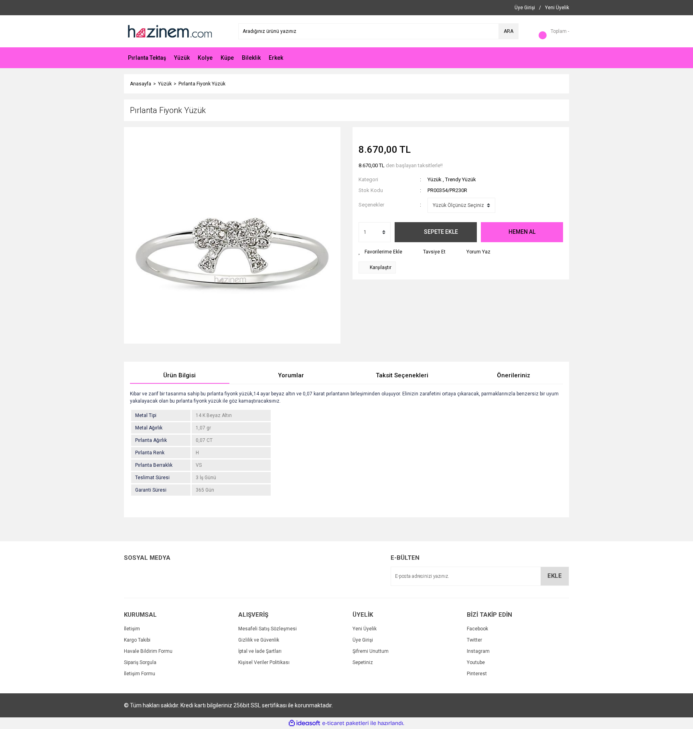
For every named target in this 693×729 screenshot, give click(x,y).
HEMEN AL (522, 232)
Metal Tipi (145, 415)
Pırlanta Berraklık (153, 465)
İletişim (132, 629)
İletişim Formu (139, 673)
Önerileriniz (513, 375)
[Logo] (169, 31)
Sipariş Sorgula (140, 662)
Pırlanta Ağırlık (151, 440)
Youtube (476, 662)
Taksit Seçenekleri (402, 375)
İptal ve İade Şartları (260, 651)
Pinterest (477, 673)
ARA (508, 31)
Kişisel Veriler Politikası (264, 662)
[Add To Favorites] (380, 251)
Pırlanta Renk (149, 453)
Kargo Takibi (137, 640)
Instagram (478, 651)
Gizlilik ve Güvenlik (258, 640)
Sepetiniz (363, 662)
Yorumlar (291, 375)
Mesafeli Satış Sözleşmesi (267, 629)
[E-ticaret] (345, 723)
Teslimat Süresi (152, 477)
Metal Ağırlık (148, 428)
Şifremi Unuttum (371, 651)
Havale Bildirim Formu (148, 651)
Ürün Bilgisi (179, 375)
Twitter (474, 640)
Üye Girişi (363, 640)
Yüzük (435, 179)
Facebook (477, 629)
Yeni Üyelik (365, 629)
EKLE (554, 575)
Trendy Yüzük (460, 179)
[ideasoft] (304, 723)
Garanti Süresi (150, 490)
